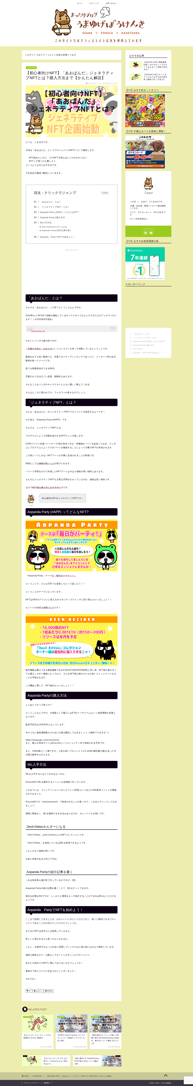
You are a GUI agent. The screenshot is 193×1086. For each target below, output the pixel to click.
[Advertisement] (72, 270)
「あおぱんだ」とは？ (50, 202)
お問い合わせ (111, 3)
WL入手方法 (46, 222)
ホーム (79, 3)
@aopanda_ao (38, 331)
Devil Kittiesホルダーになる (54, 227)
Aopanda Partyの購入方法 (52, 217)
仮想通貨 (49, 991)
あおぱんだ (38, 991)
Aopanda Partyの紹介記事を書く (57, 230)
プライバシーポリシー (32, 1083)
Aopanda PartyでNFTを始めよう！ (57, 237)
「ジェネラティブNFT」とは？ (54, 207)
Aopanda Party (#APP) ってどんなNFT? (59, 212)
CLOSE (105, 193)
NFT (29, 991)
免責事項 (47, 1083)
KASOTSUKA (31, 67)
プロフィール (94, 3)
